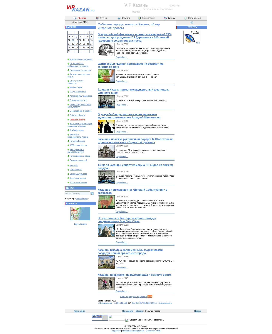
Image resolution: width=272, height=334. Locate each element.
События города (77, 119)
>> (156, 303)
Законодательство (78, 100)
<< (114, 303)
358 (145, 303)
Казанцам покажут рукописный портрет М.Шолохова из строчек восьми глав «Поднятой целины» (135, 140)
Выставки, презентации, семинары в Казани (80, 124)
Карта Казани (80, 224)
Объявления (148, 18)
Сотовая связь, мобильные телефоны (78, 64)
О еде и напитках (78, 92)
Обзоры (82, 18)
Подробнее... (122, 57)
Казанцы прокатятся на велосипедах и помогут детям (134, 274)
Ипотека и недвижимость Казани (78, 135)
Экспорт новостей (78, 160)
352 (121, 303)
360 (153, 303)
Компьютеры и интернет (81, 59)
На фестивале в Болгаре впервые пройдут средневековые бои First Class (127, 220)
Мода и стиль (76, 87)
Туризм (171, 18)
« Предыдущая (105, 303)
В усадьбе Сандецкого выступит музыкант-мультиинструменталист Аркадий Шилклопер (129, 116)
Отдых (103, 18)
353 (125, 303)
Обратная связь (153, 331)
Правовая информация (133, 331)
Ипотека (74, 165)
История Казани (77, 141)
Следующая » (165, 303)
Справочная (194, 18)
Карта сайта (79, 311)
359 (149, 303)
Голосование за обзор (80, 156)
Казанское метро (78, 178)
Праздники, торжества (80, 70)
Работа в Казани (77, 115)
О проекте (116, 331)
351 (118, 303)
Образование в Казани (80, 111)
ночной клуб (82, 198)
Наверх (197, 311)
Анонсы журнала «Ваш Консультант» (79, 105)
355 (133, 303)
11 (73, 40)
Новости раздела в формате (136, 296)
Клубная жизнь (77, 130)
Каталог (126, 18)
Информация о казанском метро (76, 150)
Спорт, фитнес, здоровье (76, 82)
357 (141, 303)
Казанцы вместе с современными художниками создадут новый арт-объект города (130, 251)
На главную (127, 311)
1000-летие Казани (78, 145)
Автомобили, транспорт (81, 96)
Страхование (76, 169)
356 (137, 303)
